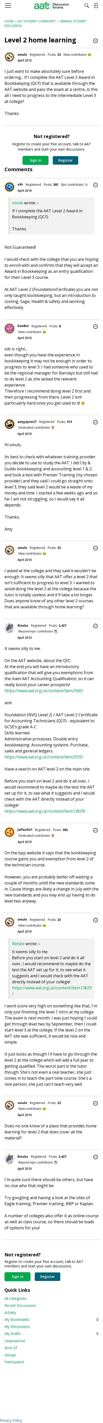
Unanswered (14, 1340)
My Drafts (51, 1333)
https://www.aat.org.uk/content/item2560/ (43, 690)
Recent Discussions (20, 1305)
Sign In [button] (36, 160)
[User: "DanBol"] (9, 329)
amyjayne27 (27, 422)
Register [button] (65, 160)
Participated (14, 1362)
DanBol (23, 326)
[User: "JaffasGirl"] (9, 832)
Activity (10, 1312)
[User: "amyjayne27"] (9, 424)
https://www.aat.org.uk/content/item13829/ (45, 811)
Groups (10, 1354)
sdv (20, 184)
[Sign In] (95, 5)
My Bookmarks (51, 1319)
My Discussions (17, 1326)
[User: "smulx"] (9, 57)
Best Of (10, 1347)
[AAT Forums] (51, 5)
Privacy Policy (11, 1420)
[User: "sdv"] (9, 187)
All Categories (15, 1298)
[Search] (86, 5)
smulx (22, 54)
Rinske (23, 625)
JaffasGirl (25, 829)
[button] (95, 41)
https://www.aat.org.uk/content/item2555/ (43, 757)
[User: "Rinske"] (9, 628)
